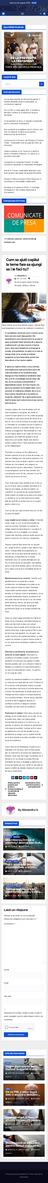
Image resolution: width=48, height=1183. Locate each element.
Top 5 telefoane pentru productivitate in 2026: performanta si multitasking (23, 867)
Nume (6, 970)
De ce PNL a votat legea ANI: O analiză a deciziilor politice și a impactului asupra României (22, 112)
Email (6, 983)
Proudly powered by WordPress (16, 1174)
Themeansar (23, 1177)
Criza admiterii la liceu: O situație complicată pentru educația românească (23, 1120)
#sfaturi (25, 285)
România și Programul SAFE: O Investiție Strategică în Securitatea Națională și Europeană (21, 189)
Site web (7, 996)
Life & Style (10, 886)
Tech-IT (16, 861)
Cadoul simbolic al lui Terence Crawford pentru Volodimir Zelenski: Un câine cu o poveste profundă (21, 153)
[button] (41, 13)
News (8, 1063)
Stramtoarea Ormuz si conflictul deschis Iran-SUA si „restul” (22, 842)
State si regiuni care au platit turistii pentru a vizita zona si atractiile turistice (23, 891)
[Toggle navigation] (22, 13)
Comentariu (9, 924)
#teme (32, 285)
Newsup (37, 1174)
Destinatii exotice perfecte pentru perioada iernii (32, 785)
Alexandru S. (22, 276)
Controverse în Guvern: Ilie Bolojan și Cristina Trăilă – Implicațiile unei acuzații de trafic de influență (24, 142)
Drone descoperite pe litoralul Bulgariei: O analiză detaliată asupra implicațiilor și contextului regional (22, 101)
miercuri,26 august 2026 (19, 1073)
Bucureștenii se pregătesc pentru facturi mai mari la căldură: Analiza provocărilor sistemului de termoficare (23, 131)
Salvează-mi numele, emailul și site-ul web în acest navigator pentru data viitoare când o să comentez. (23, 1016)
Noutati (8, 837)
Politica (16, 837)
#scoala (18, 285)
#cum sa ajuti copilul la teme (27, 282)
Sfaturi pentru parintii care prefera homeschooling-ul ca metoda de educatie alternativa (15, 789)
